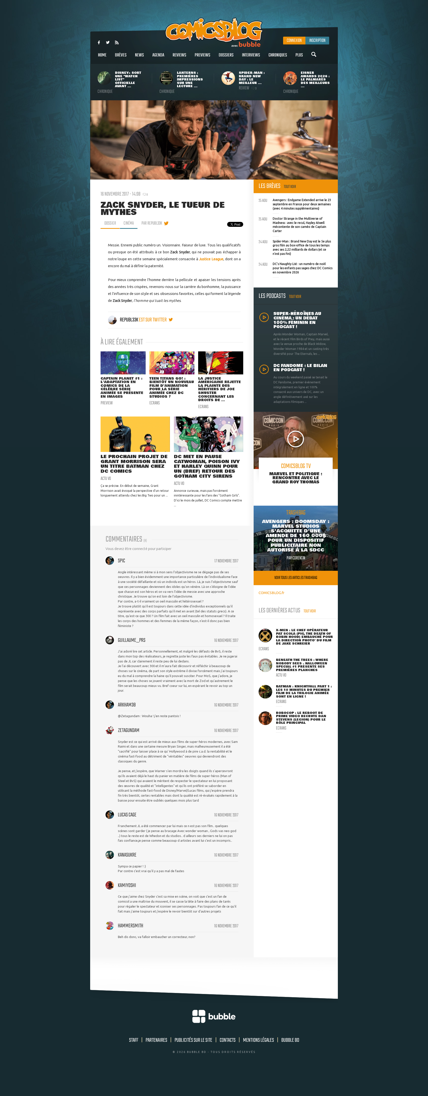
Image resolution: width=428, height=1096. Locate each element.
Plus (299, 55)
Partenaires (156, 1040)
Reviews (179, 55)
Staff (133, 1040)
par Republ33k (151, 223)
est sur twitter (153, 319)
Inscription (317, 40)
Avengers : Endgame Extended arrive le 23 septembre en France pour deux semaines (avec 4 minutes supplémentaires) (295, 203)
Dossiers (226, 55)
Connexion (294, 40)
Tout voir (290, 186)
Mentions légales (258, 1040)
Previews (202, 55)
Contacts (228, 1040)
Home (102, 55)
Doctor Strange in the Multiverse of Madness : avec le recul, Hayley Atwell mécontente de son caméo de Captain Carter (292, 224)
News (139, 55)
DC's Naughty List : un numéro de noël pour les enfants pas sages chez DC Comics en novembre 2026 (295, 267)
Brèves (121, 55)
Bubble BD (290, 1040)
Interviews (251, 55)
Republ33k (129, 319)
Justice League (211, 259)
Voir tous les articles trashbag (295, 577)
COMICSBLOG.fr (271, 593)
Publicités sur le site (193, 1040)
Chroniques (277, 55)
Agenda (158, 55)
